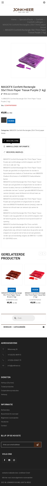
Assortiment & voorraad (9, 414)
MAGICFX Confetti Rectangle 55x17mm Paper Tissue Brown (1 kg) (12, 295)
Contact (4, 426)
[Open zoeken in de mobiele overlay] (23, 318)
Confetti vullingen (35, 22)
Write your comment (10, 94)
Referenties (5, 410)
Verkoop (4, 394)
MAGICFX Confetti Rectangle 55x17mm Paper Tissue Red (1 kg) (35, 295)
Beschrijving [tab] (12, 141)
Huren (11, 121)
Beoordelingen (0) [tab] (14, 152)
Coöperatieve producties (10, 390)
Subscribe (37, 444)
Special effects (26, 19)
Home (14, 19)
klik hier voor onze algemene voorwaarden (17, 477)
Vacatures (4, 422)
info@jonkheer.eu (14, 366)
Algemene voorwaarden (9, 418)
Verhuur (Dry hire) (7, 383)
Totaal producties (7, 387)
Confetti (39, 19)
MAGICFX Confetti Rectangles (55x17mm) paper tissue (24, 26)
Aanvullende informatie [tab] (17, 147)
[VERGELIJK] (4, 120)
